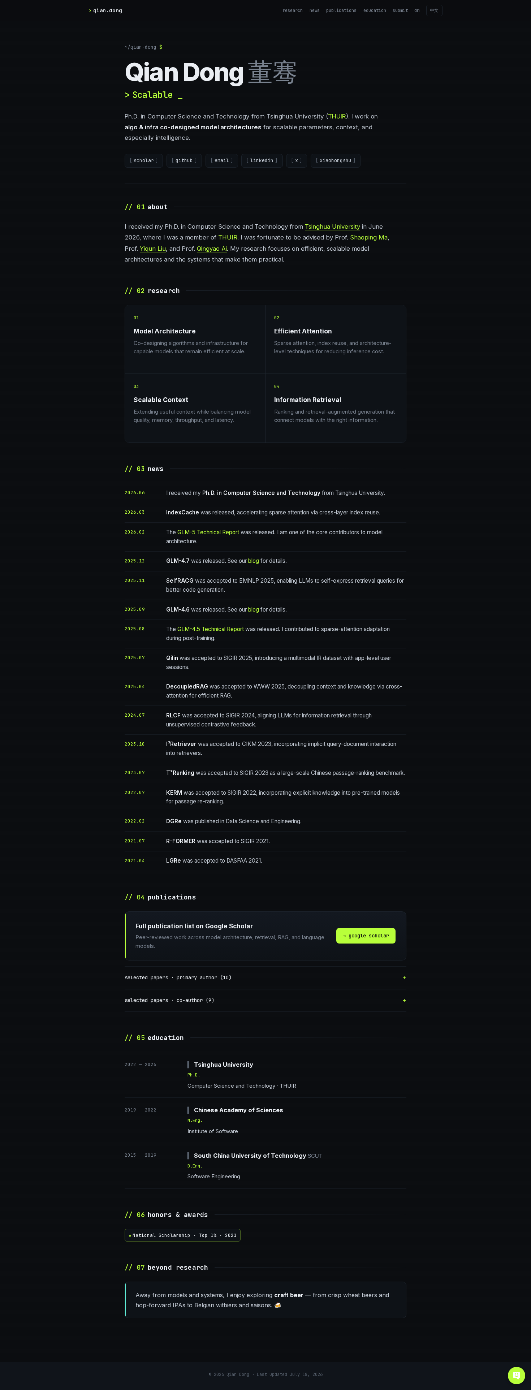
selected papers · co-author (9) (169, 1000)
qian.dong (107, 10)
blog (253, 560)
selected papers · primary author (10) (178, 977)
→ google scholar (366, 935)
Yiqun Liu (153, 248)
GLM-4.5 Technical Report (210, 629)
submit (400, 10)
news (315, 10)
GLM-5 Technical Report (208, 532)
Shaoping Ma (369, 237)
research (292, 10)
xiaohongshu (335, 160)
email (222, 160)
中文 (434, 10)
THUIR (337, 116)
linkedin (261, 160)
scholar (144, 160)
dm (416, 10)
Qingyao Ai (212, 248)
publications (341, 10)
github (184, 160)
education (374, 10)
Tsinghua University (332, 226)
